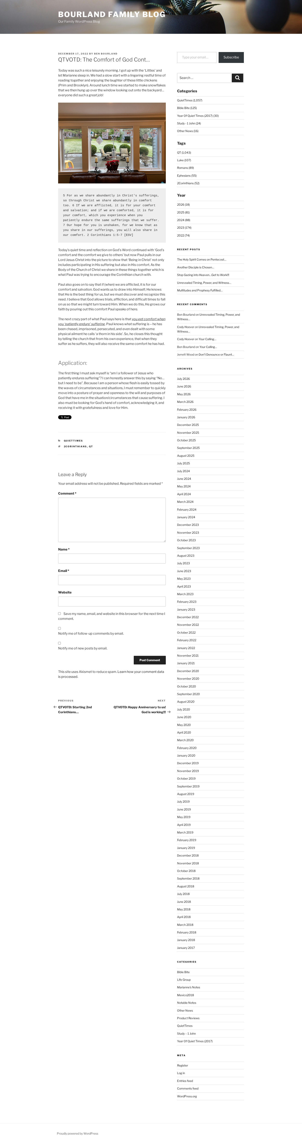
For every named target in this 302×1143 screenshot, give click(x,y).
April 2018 (184, 917)
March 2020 (185, 740)
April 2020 (184, 732)
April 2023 (184, 586)
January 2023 (186, 609)
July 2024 (183, 471)
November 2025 (188, 432)
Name (64, 549)
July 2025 (183, 463)
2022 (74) (183, 235)
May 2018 (183, 909)
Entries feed (185, 1081)
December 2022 (188, 617)
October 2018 (186, 871)
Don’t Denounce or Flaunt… (216, 354)
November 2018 (188, 863)
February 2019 (186, 840)
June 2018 (184, 901)
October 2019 (186, 778)
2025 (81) (183, 212)
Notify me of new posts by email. (82, 648)
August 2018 (185, 886)
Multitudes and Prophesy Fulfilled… (199, 290)
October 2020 (186, 686)
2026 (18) (183, 204)
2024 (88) (183, 220)
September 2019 (188, 786)
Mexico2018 (185, 995)
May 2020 (184, 725)
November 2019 (188, 771)
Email (63, 571)
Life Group (184, 979)
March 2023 (185, 594)
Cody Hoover (185, 327)
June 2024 (184, 478)
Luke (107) (184, 160)
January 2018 (186, 940)
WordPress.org (187, 1096)
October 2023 (186, 540)
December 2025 (188, 425)
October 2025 (186, 440)
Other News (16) (187, 131)
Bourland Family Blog (112, 14)
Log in (181, 1073)
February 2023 (186, 601)
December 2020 (188, 671)
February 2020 (187, 748)
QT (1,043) (184, 152)
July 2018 (183, 894)
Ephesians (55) (187, 175)
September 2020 (188, 694)
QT (91, 446)
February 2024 (186, 509)
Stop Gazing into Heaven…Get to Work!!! (203, 275)
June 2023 (184, 571)
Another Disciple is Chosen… (195, 267)
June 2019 (184, 809)
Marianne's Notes (188, 987)
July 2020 (183, 709)
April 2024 (184, 494)
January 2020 (186, 755)
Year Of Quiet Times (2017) (195, 1041)
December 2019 (188, 763)
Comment (67, 493)
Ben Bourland (106, 53)
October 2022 (186, 632)
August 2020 (186, 701)
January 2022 (186, 648)
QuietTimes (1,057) (189, 100)
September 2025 (188, 448)
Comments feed (187, 1088)
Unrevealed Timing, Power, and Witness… (204, 282)
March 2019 (185, 832)
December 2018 (188, 855)
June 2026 (184, 386)
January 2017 (186, 947)
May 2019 (183, 817)
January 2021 (186, 663)
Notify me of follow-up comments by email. (91, 633)
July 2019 (183, 801)
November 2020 (188, 678)
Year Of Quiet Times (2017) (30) (198, 115)
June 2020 (184, 717)
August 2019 (185, 794)
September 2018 (188, 878)
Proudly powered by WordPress (77, 1133)
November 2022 (188, 624)
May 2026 (184, 394)
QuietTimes (73, 440)
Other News (185, 1010)
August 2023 (185, 555)
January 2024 (186, 517)
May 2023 (184, 578)
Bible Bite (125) (187, 108)
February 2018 (186, 932)
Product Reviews (188, 1018)
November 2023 (188, 532)
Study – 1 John (186, 1033)
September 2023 (188, 548)
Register (182, 1065)
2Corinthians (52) (188, 183)
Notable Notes (186, 1002)
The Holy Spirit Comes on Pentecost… (201, 259)
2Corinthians (75, 446)
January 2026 (186, 417)
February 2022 (186, 640)
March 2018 (185, 924)
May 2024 (184, 486)
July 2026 (183, 378)
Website (64, 592)
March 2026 (185, 401)
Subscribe (231, 57)
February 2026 (186, 409)
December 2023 (188, 524)
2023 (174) (184, 227)
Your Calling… (207, 339)
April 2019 (184, 825)
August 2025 (185, 455)
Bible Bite (183, 972)
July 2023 (183, 563)
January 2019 (186, 848)
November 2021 (188, 655)
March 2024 (185, 501)
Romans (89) (185, 167)
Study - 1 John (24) (189, 123)
